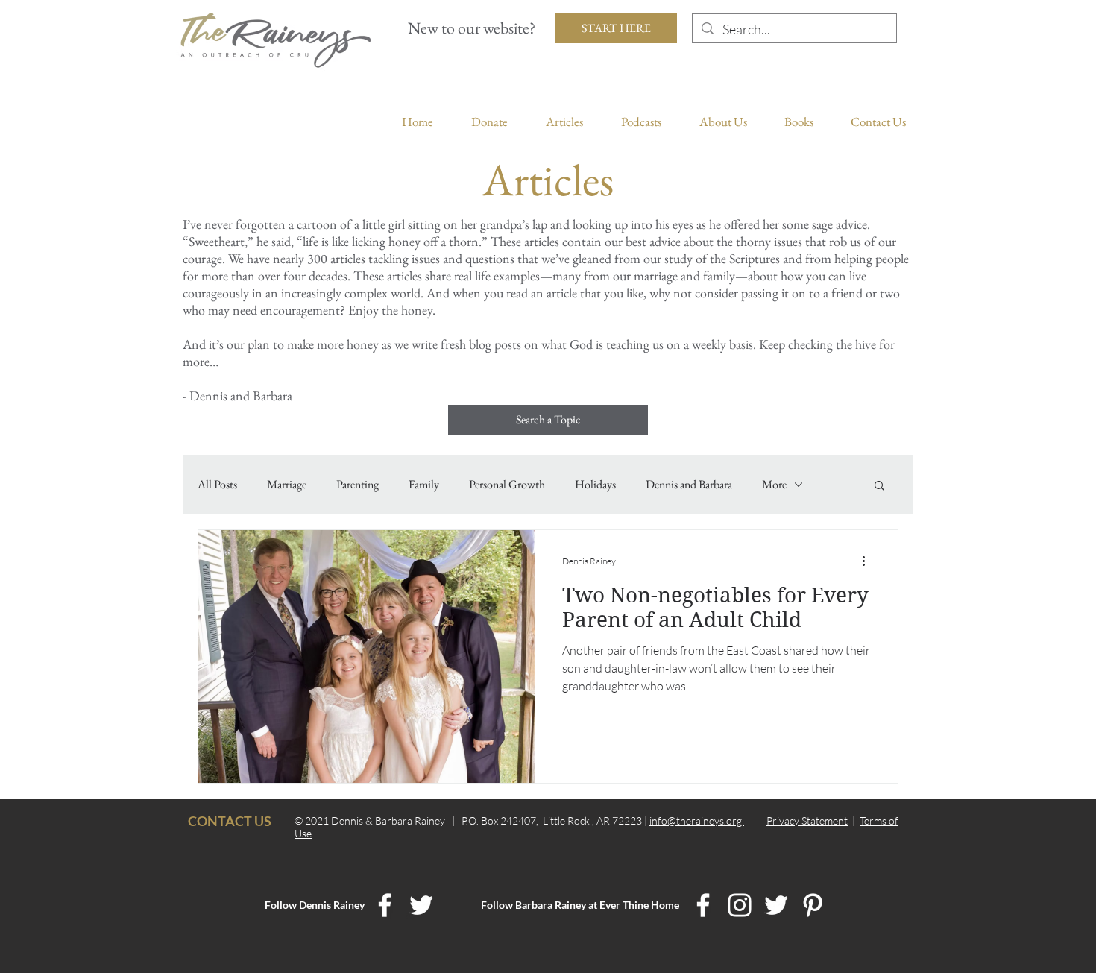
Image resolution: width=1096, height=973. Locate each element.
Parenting (357, 484)
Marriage (286, 484)
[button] (879, 486)
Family (424, 484)
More (774, 484)
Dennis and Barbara (689, 484)
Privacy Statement (807, 820)
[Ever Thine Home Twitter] (776, 905)
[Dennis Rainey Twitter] (421, 905)
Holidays (595, 484)
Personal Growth (507, 484)
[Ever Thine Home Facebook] (703, 905)
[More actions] (869, 561)
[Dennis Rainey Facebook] (384, 905)
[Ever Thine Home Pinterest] (812, 905)
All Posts (217, 484)
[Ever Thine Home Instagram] (739, 905)
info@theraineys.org (696, 820)
